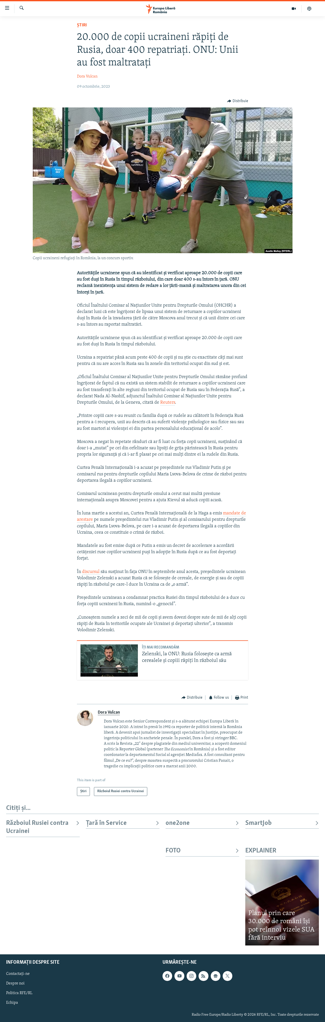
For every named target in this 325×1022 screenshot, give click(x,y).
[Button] (237, 101)
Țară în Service (106, 823)
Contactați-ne (18, 974)
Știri (82, 25)
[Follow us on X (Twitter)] (227, 976)
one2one (178, 823)
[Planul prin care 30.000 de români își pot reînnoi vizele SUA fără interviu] (282, 902)
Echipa (12, 1003)
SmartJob (258, 823)
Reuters (167, 402)
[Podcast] (309, 8)
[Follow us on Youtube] (179, 976)
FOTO (173, 850)
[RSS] (203, 976)
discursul (91, 572)
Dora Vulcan (87, 77)
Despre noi (15, 983)
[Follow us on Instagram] (191, 976)
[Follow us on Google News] (215, 976)
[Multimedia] (294, 8)
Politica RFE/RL (19, 993)
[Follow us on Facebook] (167, 976)
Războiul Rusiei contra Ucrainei (37, 827)
